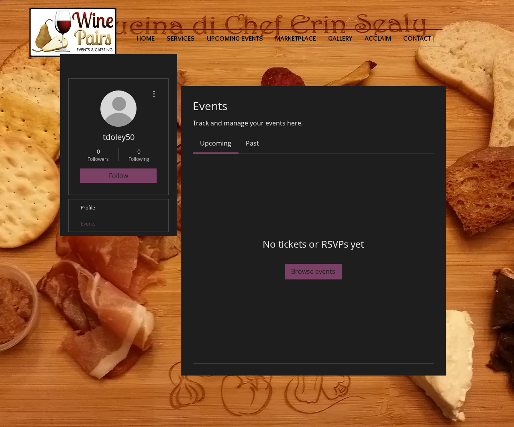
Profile (88, 207)
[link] (215, 143)
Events (88, 223)
